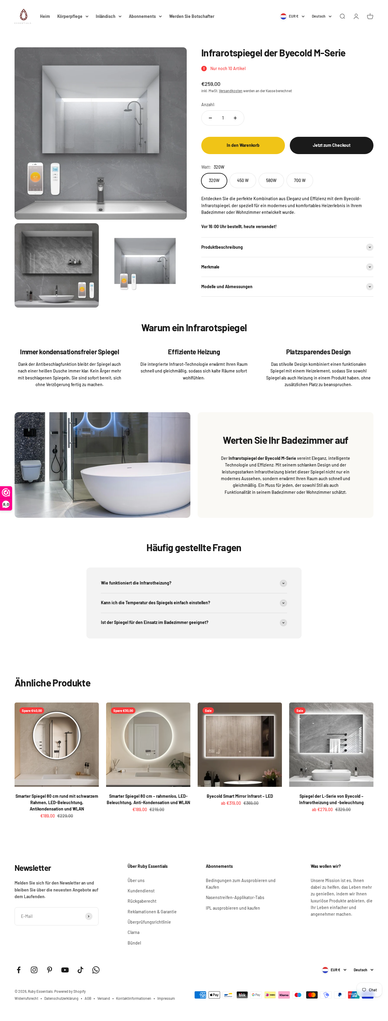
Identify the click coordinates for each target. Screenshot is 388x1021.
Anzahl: (208, 104)
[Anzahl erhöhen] (235, 118)
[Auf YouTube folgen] (65, 970)
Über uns (136, 880)
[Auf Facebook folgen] (19, 970)
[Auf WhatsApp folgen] (96, 970)
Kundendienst (141, 890)
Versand (103, 998)
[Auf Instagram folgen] (34, 970)
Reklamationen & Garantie (152, 911)
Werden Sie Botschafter (191, 16)
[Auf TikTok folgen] (80, 970)
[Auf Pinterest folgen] (49, 970)
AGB (88, 998)
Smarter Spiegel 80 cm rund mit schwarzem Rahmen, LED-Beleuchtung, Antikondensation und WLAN (56, 802)
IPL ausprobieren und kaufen (233, 908)
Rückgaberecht (142, 901)
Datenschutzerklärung (61, 998)
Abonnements (142, 16)
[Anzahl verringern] (210, 118)
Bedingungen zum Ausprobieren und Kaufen (241, 884)
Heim (45, 16)
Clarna (133, 932)
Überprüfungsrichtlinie (149, 922)
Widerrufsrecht (26, 998)
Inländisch (105, 16)
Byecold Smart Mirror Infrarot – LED (240, 796)
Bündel (134, 942)
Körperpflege (69, 16)
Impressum (166, 998)
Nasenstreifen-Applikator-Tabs (235, 897)
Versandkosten (230, 91)
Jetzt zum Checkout (331, 145)
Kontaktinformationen (133, 998)
